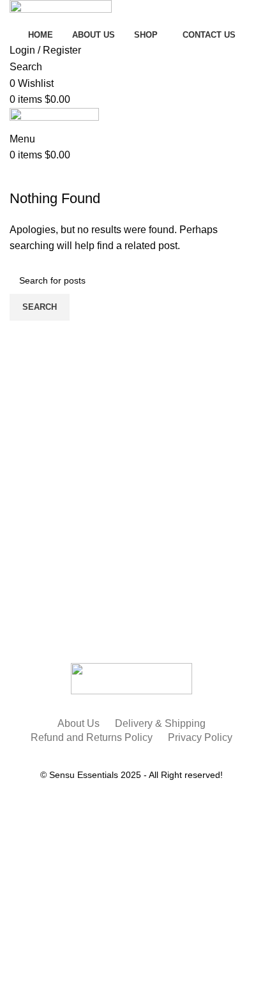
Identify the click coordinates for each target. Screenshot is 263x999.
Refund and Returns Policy (92, 737)
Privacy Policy (200, 737)
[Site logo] (61, 12)
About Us (78, 723)
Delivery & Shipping (160, 723)
